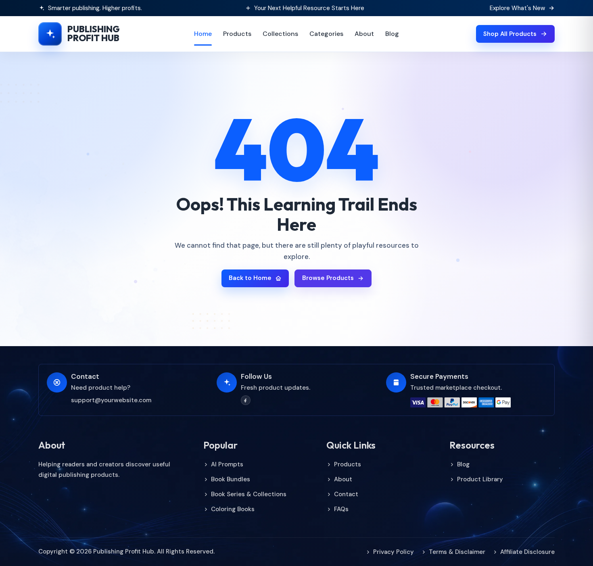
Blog (392, 33)
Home (203, 33)
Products (237, 33)
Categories (326, 33)
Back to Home (250, 278)
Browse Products (328, 278)
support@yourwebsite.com (111, 400)
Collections (280, 33)
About (364, 33)
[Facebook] (246, 400)
